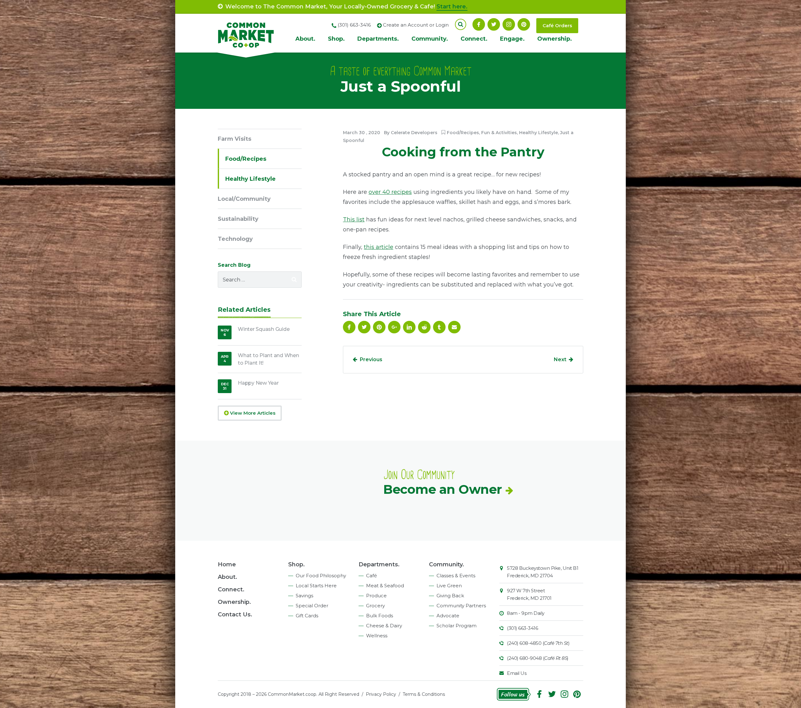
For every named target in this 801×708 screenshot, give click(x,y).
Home (227, 564)
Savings (304, 596)
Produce (376, 596)
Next (560, 359)
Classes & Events (455, 576)
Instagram (509, 24)
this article (378, 247)
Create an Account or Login (416, 25)
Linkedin (409, 327)
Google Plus (394, 327)
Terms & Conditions (424, 694)
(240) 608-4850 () (538, 643)
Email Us (516, 673)
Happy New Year (258, 383)
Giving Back (450, 596)
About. (305, 38)
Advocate (447, 616)
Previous (371, 359)
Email (454, 327)
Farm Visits (234, 138)
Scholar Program (456, 626)
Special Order (312, 606)
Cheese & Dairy (384, 626)
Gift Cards (307, 616)
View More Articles (252, 413)
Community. (429, 38)
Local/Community (244, 198)
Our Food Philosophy (321, 576)
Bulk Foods (379, 616)
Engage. (512, 38)
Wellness (376, 636)
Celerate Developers (414, 132)
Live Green (449, 586)
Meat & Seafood (385, 586)
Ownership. (554, 38)
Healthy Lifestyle (538, 132)
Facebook (478, 24)
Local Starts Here (316, 586)
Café (371, 576)
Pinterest (524, 24)
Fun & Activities (499, 132)
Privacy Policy (381, 694)
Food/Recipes (463, 132)
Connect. (474, 38)
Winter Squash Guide (263, 329)
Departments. (378, 38)
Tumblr (439, 327)
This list (354, 219)
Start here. (451, 6)
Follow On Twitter (493, 24)
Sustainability (238, 218)
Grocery (375, 606)
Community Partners (461, 606)
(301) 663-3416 (522, 628)
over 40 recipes (390, 192)
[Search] (294, 279)
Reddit (424, 327)
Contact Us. (235, 614)
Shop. (336, 38)
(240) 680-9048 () (538, 658)
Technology (235, 238)
